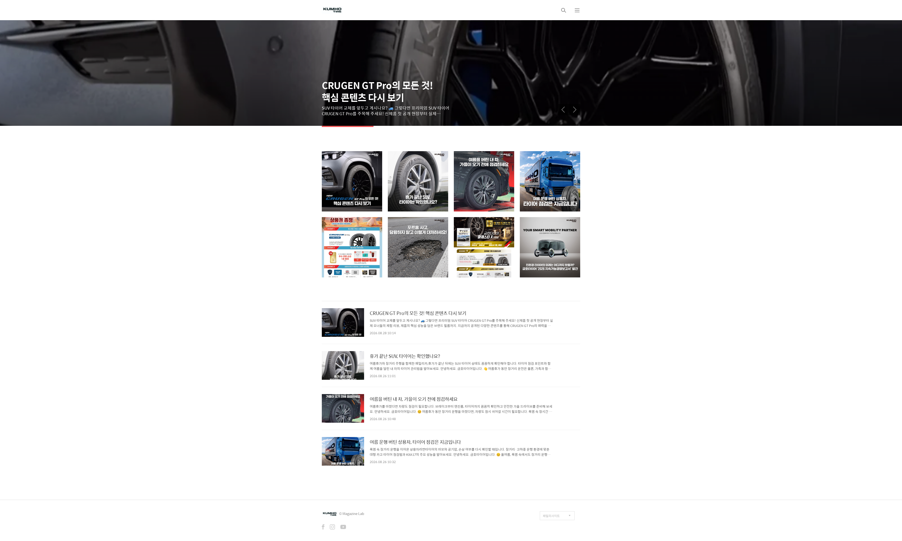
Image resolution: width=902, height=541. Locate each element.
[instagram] (332, 527)
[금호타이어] (332, 10)
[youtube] (343, 527)
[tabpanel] (451, 73)
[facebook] (323, 527)
